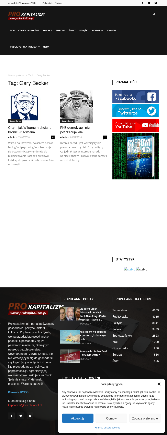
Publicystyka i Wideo (23, 46)
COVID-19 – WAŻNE (28, 30)
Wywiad (111, 30)
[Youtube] (156, 3)
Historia (97, 30)
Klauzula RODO (18, 392)
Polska (47, 30)
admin (11, 137)
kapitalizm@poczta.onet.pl (25, 405)
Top (12, 30)
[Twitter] (149, 3)
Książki (83, 30)
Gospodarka (15, 120)
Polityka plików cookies (107, 427)
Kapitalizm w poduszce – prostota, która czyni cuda (93, 335)
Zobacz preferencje (145, 418)
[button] (159, 384)
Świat (72, 30)
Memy (46, 46)
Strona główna (16, 75)
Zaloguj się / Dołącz (52, 2)
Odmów (111, 418)
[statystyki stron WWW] (129, 269)
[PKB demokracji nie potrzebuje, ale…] (83, 106)
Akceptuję (77, 418)
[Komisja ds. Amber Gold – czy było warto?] (68, 356)
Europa (60, 30)
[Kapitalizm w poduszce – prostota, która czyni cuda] (68, 337)
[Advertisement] (83, 64)
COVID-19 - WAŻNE (81, 378)
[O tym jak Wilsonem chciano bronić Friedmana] (31, 106)
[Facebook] (142, 3)
